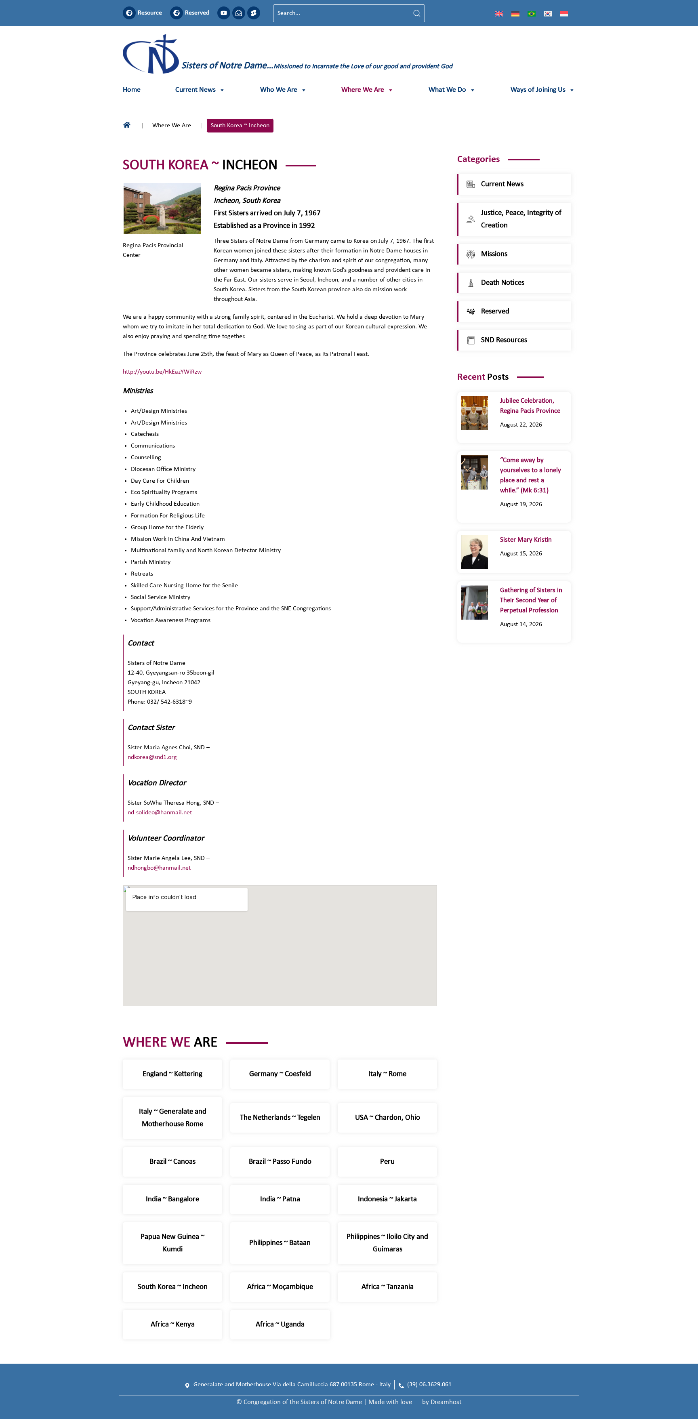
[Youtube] (223, 12)
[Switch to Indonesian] (564, 13)
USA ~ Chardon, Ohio (387, 1118)
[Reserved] (176, 12)
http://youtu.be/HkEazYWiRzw (162, 372)
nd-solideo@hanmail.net (160, 812)
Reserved (197, 13)
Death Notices (502, 283)
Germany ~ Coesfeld (280, 1074)
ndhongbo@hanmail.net (159, 868)
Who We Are (278, 90)
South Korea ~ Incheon (173, 1287)
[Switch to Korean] (548, 13)
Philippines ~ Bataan (280, 1243)
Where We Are (362, 90)
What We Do (447, 90)
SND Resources (504, 340)
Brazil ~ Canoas (172, 1162)
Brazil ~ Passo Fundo (280, 1162)
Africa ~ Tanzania (388, 1287)
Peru (387, 1162)
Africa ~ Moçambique (280, 1287)
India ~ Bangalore (172, 1199)
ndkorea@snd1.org (152, 757)
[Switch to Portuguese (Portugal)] (532, 13)
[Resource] (129, 12)
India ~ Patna (280, 1199)
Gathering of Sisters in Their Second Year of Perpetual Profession (531, 600)
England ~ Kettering (172, 1074)
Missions (494, 254)
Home (132, 90)
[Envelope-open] (238, 12)
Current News (195, 90)
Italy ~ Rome (387, 1074)
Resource (150, 13)
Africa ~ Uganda (280, 1325)
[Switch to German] (515, 13)
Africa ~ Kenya (173, 1325)
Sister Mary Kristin (526, 539)
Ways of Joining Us (538, 90)
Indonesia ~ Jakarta (387, 1199)
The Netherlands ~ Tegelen (280, 1118)
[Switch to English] (499, 13)
